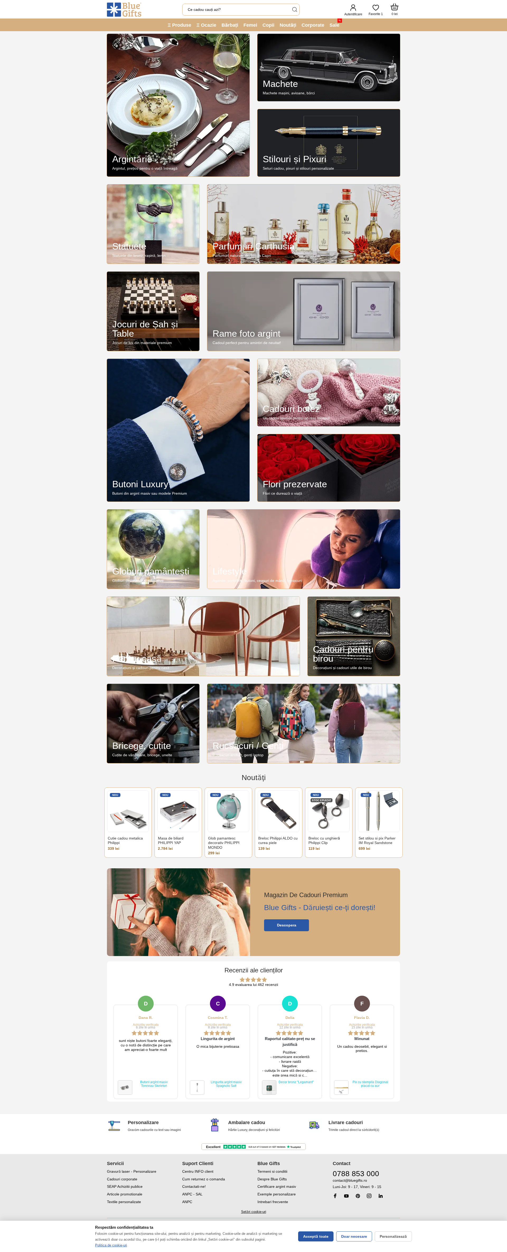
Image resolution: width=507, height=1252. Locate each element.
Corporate (313, 25)
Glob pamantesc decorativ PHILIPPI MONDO (224, 843)
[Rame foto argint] (303, 311)
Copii (268, 25)
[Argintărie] (178, 105)
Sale (335, 23)
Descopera (286, 925)
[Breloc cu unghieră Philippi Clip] (329, 811)
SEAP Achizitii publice (125, 1186)
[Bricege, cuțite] (153, 723)
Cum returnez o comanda (203, 1179)
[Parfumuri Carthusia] (303, 224)
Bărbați (230, 25)
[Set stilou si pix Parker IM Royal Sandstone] (379, 811)
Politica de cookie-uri (111, 1245)
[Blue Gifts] (124, 9)
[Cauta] (294, 10)
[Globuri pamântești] (153, 549)
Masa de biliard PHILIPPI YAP (171, 840)
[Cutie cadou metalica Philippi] (128, 811)
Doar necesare (354, 1236)
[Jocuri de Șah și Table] (153, 311)
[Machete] (328, 67)
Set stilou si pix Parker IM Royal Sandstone (377, 840)
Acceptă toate (315, 1236)
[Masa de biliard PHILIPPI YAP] (178, 811)
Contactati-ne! (194, 1186)
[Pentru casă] (203, 636)
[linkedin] (380, 1196)
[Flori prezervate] (328, 468)
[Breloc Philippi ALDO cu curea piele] (278, 811)
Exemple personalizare (276, 1194)
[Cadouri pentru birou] (354, 636)
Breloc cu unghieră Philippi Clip (324, 840)
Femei (250, 25)
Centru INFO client (197, 1171)
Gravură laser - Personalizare (131, 1171)
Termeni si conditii (272, 1171)
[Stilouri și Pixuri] (328, 143)
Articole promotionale (124, 1194)
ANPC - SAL (192, 1194)
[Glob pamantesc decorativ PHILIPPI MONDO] (228, 811)
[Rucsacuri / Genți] (303, 723)
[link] (366, 1183)
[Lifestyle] (303, 549)
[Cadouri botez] (328, 392)
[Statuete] (153, 224)
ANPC (187, 1202)
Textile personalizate (124, 1202)
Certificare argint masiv (276, 1186)
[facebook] (335, 1196)
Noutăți (288, 25)
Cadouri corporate (122, 1179)
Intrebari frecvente (272, 1202)
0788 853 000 (356, 1174)
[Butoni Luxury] (178, 430)
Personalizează (393, 1236)
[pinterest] (357, 1196)
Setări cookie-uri (253, 1212)
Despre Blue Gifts (272, 1179)
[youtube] (346, 1196)
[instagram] (369, 1196)
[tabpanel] (146, 1047)
